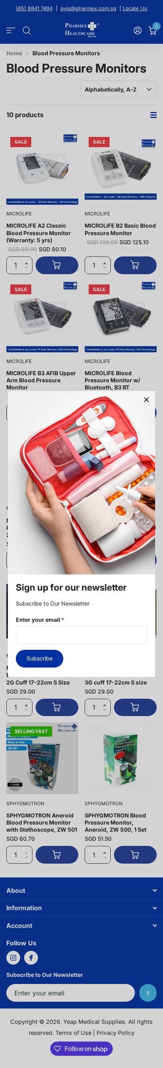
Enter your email (40, 619)
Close (146, 399)
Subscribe (40, 658)
